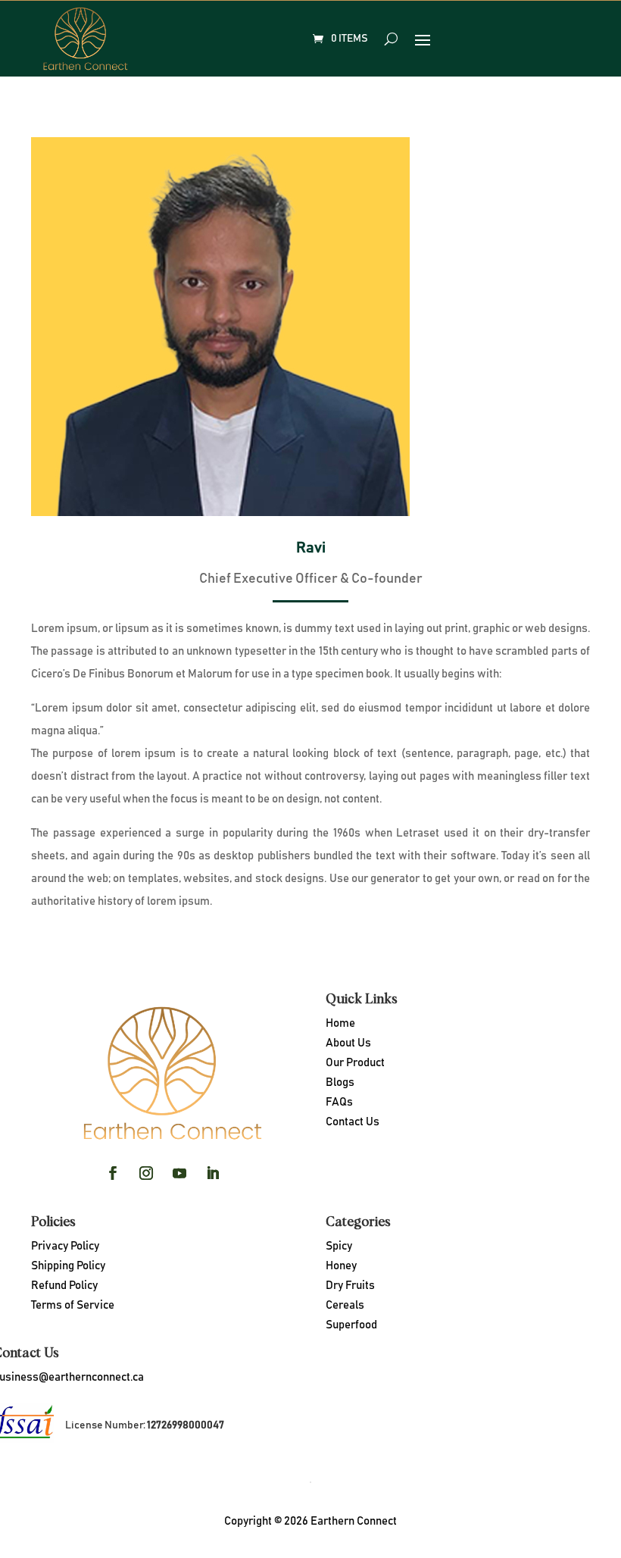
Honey (341, 1266)
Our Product (355, 1062)
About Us (348, 1043)
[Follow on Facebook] (112, 1173)
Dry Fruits (350, 1285)
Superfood (351, 1325)
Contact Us (352, 1122)
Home (340, 1023)
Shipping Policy (68, 1266)
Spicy (339, 1246)
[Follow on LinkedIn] (212, 1173)
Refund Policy (64, 1285)
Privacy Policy (65, 1246)
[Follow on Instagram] (146, 1173)
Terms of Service (72, 1305)
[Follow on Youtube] (179, 1173)
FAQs (339, 1102)
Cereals (345, 1305)
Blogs (340, 1082)
